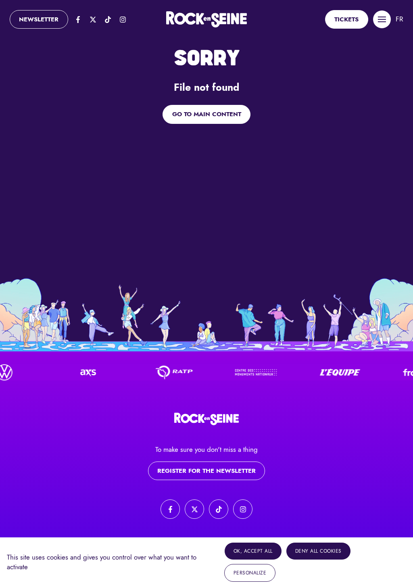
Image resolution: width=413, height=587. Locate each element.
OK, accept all (253, 551)
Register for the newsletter (206, 470)
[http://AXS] (81, 372)
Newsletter (38, 19)
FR (399, 19)
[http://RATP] (165, 372)
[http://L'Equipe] (333, 372)
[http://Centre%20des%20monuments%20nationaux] (249, 372)
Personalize (250, 573)
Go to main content (206, 114)
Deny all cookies (318, 551)
